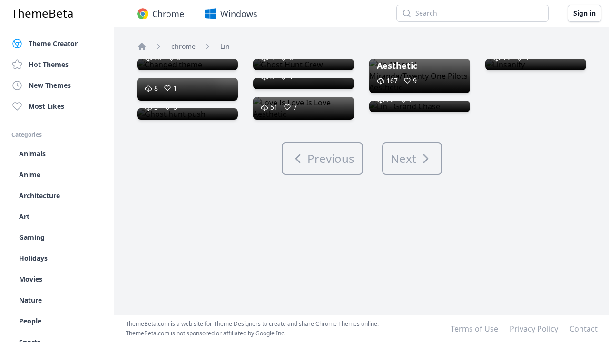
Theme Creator (53, 43)
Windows (238, 13)
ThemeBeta (42, 13)
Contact (584, 328)
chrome (183, 46)
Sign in (584, 13)
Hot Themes (49, 64)
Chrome (168, 13)
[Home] (142, 46)
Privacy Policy (534, 328)
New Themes (50, 85)
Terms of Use (474, 328)
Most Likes (46, 106)
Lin (225, 46)
